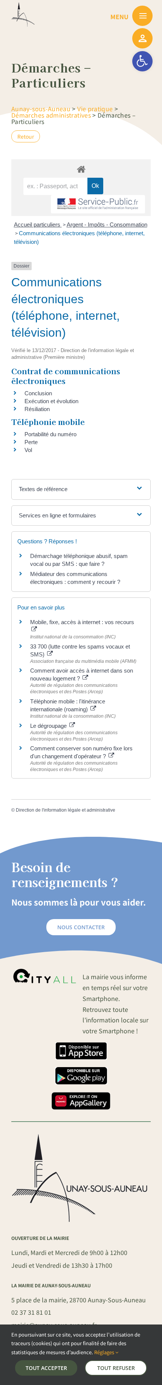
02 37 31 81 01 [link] (31, 1312)
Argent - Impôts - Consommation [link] (107, 224)
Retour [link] (25, 136)
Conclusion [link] (38, 393)
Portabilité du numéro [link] (50, 434)
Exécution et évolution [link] (51, 401)
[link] (142, 61)
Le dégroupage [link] (49, 726)
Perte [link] (31, 442)
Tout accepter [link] (46, 1367)
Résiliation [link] (37, 409)
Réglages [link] (104, 1352)
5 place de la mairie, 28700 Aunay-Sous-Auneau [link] (78, 1299)
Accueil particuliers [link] (38, 224)
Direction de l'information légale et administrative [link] (65, 810)
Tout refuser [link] (116, 1367)
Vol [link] (28, 450)
